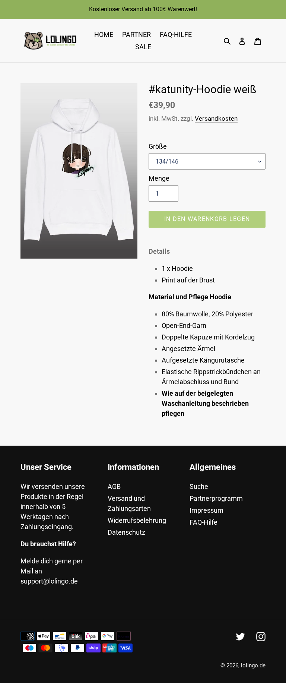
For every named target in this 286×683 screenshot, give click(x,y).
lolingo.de (253, 665)
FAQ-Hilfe (203, 522)
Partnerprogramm (216, 498)
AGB (114, 486)
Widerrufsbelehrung (137, 520)
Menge (159, 178)
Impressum (206, 510)
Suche (199, 486)
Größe (158, 146)
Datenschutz (126, 532)
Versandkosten (216, 118)
